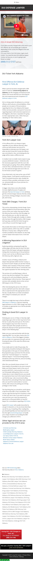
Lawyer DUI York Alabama (14, 518)
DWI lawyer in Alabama (9, 302)
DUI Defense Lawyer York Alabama (12, 497)
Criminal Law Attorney (9, 428)
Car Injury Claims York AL (10, 436)
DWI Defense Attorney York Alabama (13, 514)
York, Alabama (19, 470)
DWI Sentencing (12, 468)
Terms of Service (13, 556)
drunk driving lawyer (16, 413)
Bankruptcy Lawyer (9, 430)
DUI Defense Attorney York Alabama (19, 495)
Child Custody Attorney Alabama (12, 432)
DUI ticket (27, 401)
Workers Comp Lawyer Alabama (12, 437)
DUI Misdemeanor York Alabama (18, 507)
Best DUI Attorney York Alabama (13, 477)
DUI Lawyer (10, 405)
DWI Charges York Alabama (20, 511)
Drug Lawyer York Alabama (10, 491)
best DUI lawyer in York (17, 192)
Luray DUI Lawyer (16, 555)
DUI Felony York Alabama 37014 (17, 502)
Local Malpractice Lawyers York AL (13, 434)
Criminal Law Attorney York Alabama (19, 488)
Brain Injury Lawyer (9, 439)
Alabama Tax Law (8, 443)
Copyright (4, 555)
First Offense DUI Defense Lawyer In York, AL (13, 82)
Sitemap (21, 556)
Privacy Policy (26, 555)
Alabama (6, 474)
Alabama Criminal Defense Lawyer (13, 441)
